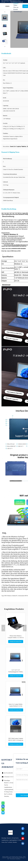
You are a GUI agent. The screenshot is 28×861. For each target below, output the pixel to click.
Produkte (15, 3)
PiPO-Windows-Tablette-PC (11, 595)
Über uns (15, 7)
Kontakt (15, 9)
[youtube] (22, 838)
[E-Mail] (4, 813)
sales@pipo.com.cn (8, 776)
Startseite (15, 1)
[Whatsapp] (4, 804)
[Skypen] (4, 807)
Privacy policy (5, 856)
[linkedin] (22, 843)
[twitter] (22, 833)
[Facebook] (22, 828)
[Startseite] (7, 6)
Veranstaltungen (17, 11)
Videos (15, 5)
